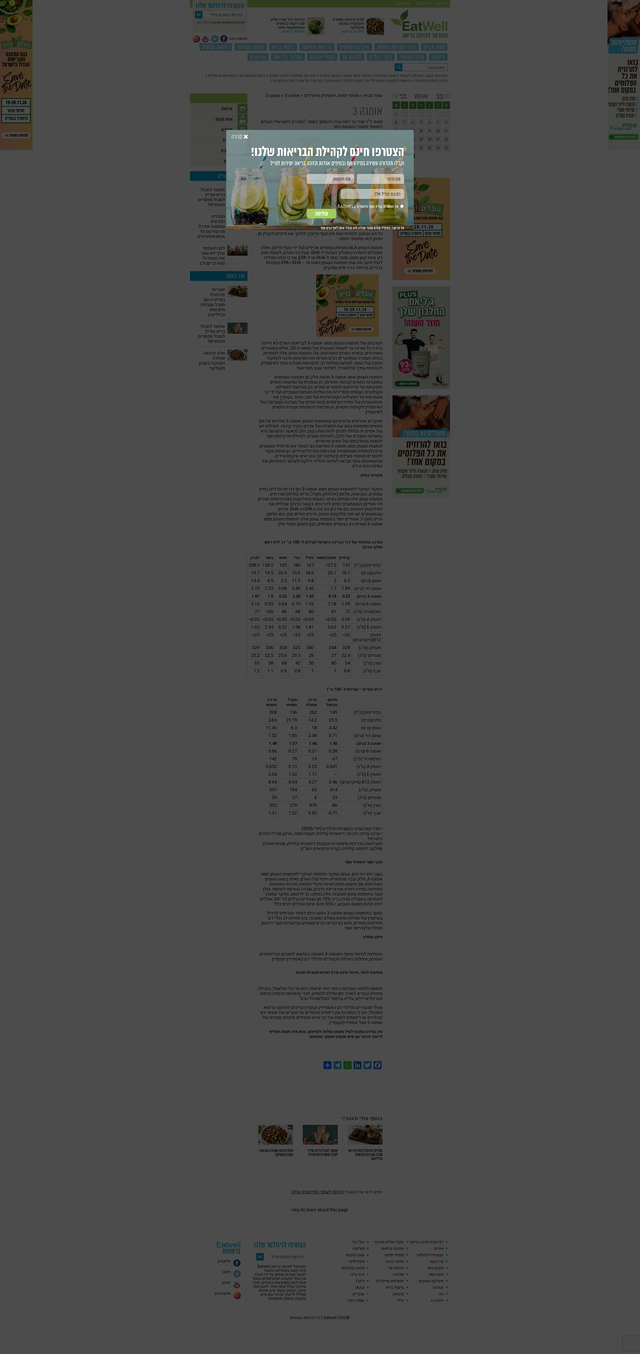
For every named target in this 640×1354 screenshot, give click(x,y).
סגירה (237, 137)
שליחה (321, 213)
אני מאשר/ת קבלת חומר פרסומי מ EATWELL (368, 206)
